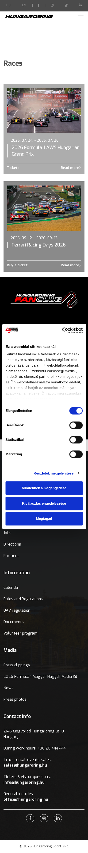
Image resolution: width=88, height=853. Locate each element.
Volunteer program (21, 633)
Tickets (13, 168)
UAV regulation (17, 610)
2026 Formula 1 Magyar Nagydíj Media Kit (40, 676)
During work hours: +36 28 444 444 (35, 748)
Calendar (11, 587)
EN (24, 5)
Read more (70, 168)
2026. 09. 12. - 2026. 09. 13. (34, 238)
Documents (14, 621)
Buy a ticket (17, 265)
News (8, 687)
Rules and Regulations (23, 598)
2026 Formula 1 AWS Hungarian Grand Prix (46, 150)
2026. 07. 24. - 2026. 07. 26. (35, 140)
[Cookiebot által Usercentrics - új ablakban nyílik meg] (63, 330)
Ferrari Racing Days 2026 (39, 245)
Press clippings (17, 665)
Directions (12, 544)
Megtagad (44, 519)
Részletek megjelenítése (53, 473)
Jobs (7, 532)
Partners (11, 555)
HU (8, 5)
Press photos (15, 699)
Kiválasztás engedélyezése (44, 503)
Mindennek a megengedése (44, 488)
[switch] (76, 425)
